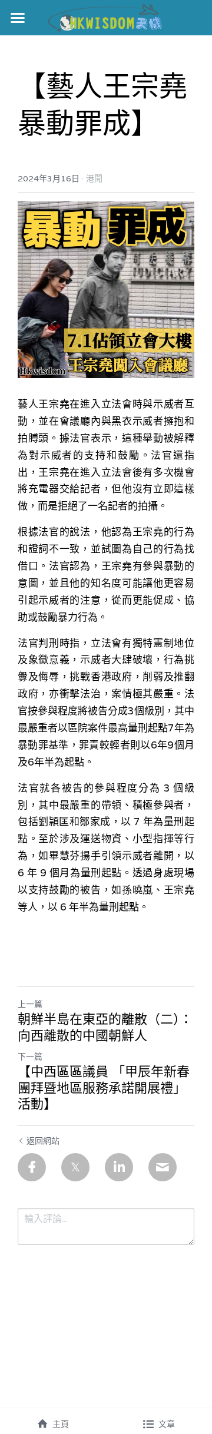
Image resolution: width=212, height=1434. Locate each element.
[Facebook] (32, 1167)
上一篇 (30, 1004)
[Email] (162, 1167)
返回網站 (42, 1140)
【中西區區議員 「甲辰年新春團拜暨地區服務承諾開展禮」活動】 (104, 1088)
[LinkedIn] (119, 1167)
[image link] (106, 17)
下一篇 (30, 1056)
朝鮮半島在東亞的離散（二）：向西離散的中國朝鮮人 (105, 1027)
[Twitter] (75, 1167)
